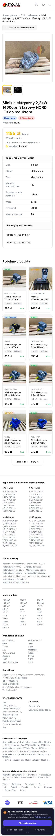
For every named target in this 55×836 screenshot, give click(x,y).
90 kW (39, 621)
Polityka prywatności (11, 721)
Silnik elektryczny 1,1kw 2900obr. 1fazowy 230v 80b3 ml (26, 742)
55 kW (5, 621)
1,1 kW (22, 606)
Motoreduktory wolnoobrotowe (15, 582)
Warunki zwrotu (9, 718)
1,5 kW (39, 606)
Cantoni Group (8, 653)
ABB (4, 650)
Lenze (5, 647)
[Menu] (50, 5)
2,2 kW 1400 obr (9, 529)
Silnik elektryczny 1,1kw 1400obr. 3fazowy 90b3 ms (24, 751)
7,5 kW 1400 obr (9, 540)
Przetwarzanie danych (12, 724)
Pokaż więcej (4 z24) (26, 461)
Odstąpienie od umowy (12, 712)
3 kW (22, 609)
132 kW (23, 624)
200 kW (5, 627)
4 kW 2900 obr (35, 534)
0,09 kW (6, 600)
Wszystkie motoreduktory (13, 564)
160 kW (40, 624)
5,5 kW (5, 612)
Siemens (6, 656)
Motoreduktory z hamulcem (14, 579)
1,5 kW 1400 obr (9, 526)
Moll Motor (32, 650)
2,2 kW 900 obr (36, 500)
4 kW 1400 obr (8, 534)
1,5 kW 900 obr (35, 497)
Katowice (48, 787)
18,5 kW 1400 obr (9, 546)
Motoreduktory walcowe (13, 570)
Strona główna (9, 15)
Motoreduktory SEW (36, 564)
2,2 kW (5, 609)
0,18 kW (40, 600)
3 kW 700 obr (8, 502)
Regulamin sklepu (10, 715)
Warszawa (30, 784)
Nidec (30, 647)
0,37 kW (23, 603)
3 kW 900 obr (35, 502)
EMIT (4, 659)
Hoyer (30, 662)
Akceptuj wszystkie (27, 823)
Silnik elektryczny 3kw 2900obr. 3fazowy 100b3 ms (27, 745)
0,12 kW (23, 600)
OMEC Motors (8, 640)
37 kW (22, 618)
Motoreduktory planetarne (39, 576)
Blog (4, 727)
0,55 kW (40, 603)
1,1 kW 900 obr (35, 494)
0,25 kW (6, 603)
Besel (4, 643)
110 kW (5, 624)
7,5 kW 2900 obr (36, 540)
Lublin (23, 790)
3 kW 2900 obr (35, 532)
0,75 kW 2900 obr (37, 521)
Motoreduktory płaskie (36, 570)
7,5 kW (22, 612)
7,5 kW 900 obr (35, 511)
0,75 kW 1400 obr (10, 521)
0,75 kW (6, 606)
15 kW (5, 615)
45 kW (39, 618)
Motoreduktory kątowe (12, 573)
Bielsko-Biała (10, 790)
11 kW (39, 612)
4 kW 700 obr (8, 505)
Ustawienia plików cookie (40, 710)
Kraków (36, 787)
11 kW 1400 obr (9, 543)
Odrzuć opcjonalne (15, 830)
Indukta (31, 653)
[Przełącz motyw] (36, 5)
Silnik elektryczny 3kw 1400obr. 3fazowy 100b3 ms (27, 760)
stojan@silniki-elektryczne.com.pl (17, 687)
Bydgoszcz (16, 784)
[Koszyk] (43, 5)
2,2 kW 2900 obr (36, 529)
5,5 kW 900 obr (36, 508)
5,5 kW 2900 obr (36, 537)
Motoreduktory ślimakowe (13, 576)
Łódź (4, 787)
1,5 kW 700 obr (8, 497)
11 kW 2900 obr (36, 543)
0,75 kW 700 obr (9, 491)
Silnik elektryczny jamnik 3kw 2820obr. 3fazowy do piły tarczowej (26, 755)
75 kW (22, 621)
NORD (30, 659)
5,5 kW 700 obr (9, 508)
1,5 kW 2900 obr (36, 526)
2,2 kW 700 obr (9, 500)
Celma (31, 656)
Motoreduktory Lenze (33, 567)
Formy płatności (9, 705)
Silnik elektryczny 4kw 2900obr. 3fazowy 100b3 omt (25, 748)
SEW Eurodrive (34, 640)
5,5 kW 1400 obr (9, 537)
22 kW (39, 615)
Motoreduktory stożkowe (36, 573)
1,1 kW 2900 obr (36, 523)
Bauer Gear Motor (10, 662)
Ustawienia (40, 830)
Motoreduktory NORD (11, 567)
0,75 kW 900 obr (36, 491)
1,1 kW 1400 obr (9, 523)
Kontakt (5, 702)
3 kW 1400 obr (8, 532)
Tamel (30, 643)
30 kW (5, 618)
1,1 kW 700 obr (8, 494)
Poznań (42, 784)
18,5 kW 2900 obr (36, 546)
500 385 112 (11, 690)
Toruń (4, 784)
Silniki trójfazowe (29, 15)
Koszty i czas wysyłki (11, 708)
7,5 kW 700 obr (9, 511)
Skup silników (35, 706)
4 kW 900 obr (35, 505)
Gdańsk (14, 787)
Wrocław (25, 787)
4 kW (39, 609)
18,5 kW (23, 615)
